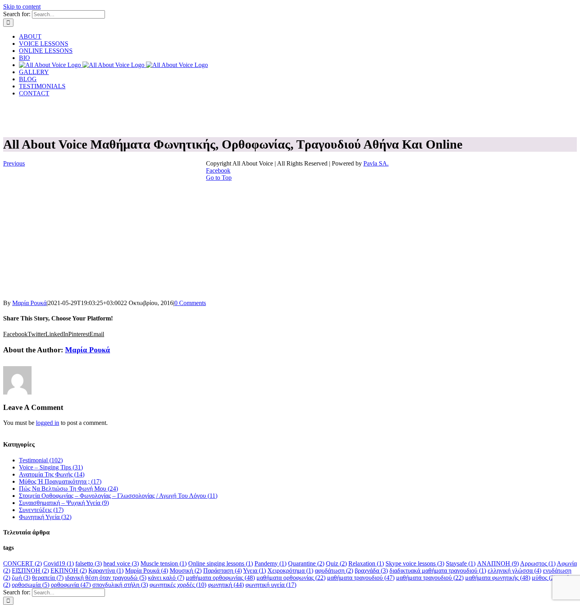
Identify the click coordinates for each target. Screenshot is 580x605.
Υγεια (254, 570)
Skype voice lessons (414, 563)
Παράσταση (222, 570)
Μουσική (186, 570)
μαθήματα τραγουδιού (361, 577)
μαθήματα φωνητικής (497, 577)
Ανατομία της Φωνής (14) (51, 474)
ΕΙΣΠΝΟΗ (30, 570)
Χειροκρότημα (290, 570)
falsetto (88, 563)
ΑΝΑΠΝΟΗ (498, 563)
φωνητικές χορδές (178, 584)
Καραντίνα (105, 570)
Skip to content (22, 6)
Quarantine (306, 563)
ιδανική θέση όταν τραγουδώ (105, 577)
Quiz (336, 563)
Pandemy (270, 563)
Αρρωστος (538, 563)
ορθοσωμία (30, 584)
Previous (14, 163)
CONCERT (22, 563)
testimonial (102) (41, 460)
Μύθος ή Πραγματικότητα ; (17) (60, 481)
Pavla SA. (376, 163)
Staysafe (460, 563)
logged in (47, 422)
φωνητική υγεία (270, 584)
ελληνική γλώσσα (514, 570)
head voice (121, 563)
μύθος (544, 577)
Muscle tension (163, 563)
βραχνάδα (371, 570)
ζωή (21, 577)
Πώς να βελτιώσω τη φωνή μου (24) (68, 488)
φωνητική (226, 584)
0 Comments (190, 303)
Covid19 (58, 563)
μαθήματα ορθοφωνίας (220, 577)
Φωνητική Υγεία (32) (45, 517)
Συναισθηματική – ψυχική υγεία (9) (64, 502)
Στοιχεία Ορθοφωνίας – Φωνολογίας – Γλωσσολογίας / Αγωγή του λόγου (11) (118, 495)
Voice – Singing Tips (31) (51, 467)
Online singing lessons (220, 563)
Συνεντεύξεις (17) (41, 509)
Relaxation (366, 563)
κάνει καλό (166, 577)
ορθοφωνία (71, 584)
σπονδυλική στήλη (120, 584)
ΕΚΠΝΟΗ (69, 570)
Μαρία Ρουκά (29, 303)
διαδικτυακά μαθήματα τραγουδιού (437, 570)
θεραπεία (48, 577)
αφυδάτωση (334, 570)
